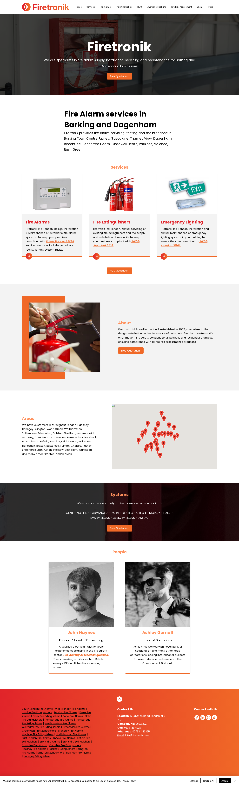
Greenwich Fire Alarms (76, 727)
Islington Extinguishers (51, 752)
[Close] (235, 780)
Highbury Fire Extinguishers (37, 734)
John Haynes (81, 632)
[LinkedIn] (202, 717)
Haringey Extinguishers (37, 756)
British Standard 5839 (60, 241)
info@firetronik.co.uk (137, 735)
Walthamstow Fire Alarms (60, 723)
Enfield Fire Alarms (64, 738)
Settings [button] (194, 780)
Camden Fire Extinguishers (65, 745)
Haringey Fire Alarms (78, 752)
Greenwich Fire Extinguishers (39, 730)
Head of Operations (158, 640)
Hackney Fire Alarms (34, 749)
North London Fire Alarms (71, 734)
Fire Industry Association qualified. (86, 655)
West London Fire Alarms (70, 709)
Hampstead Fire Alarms (59, 719)
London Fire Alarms (65, 712)
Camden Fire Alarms (34, 745)
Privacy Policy (128, 780)
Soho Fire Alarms (73, 716)
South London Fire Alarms (37, 709)
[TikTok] (214, 717)
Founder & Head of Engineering (81, 640)
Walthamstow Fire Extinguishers (41, 727)
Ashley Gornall (157, 632)
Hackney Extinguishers (62, 749)
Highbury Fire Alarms (70, 730)
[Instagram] (208, 717)
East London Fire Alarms (36, 738)
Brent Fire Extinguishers (76, 741)
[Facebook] (196, 717)
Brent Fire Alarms (50, 741)
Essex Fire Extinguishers (46, 716)
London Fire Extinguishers (37, 712)
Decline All (208, 780)
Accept (224, 780)
